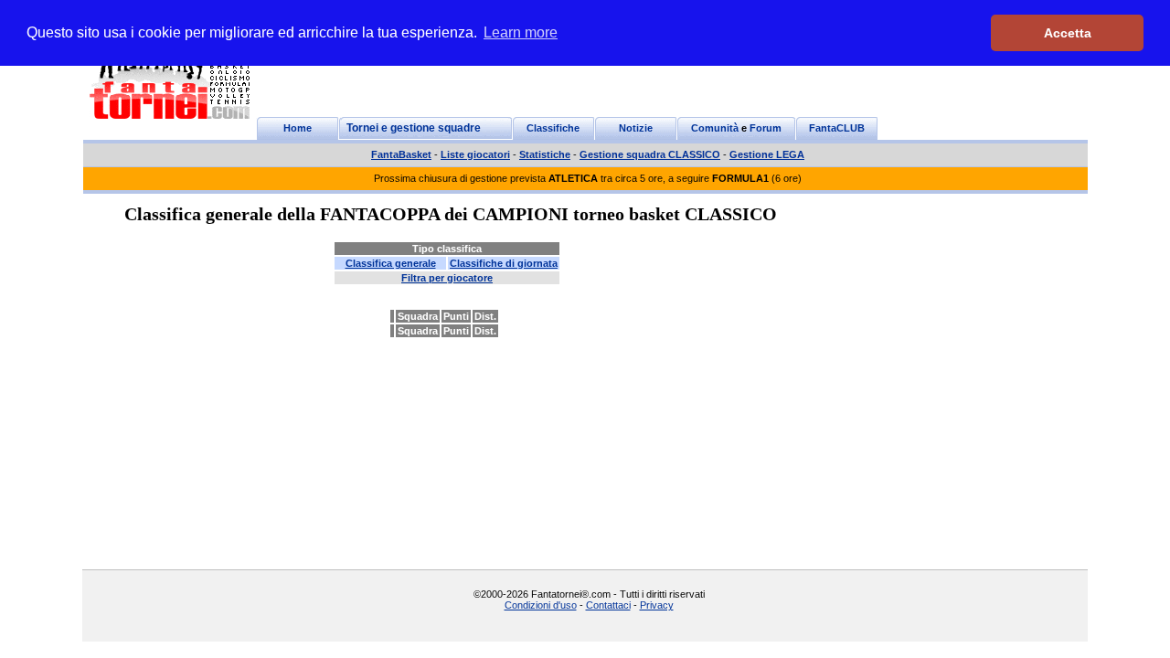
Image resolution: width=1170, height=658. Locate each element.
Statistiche (544, 154)
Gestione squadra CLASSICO (650, 154)
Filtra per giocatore (447, 277)
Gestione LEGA (766, 154)
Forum (766, 127)
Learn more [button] (521, 32)
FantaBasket (401, 154)
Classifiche (553, 127)
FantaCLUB (837, 127)
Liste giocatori (475, 154)
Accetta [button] (1067, 33)
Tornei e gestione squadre (413, 127)
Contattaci (608, 605)
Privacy (657, 605)
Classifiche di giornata (504, 263)
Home (297, 127)
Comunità (715, 127)
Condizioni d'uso (541, 605)
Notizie (636, 127)
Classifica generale (391, 263)
